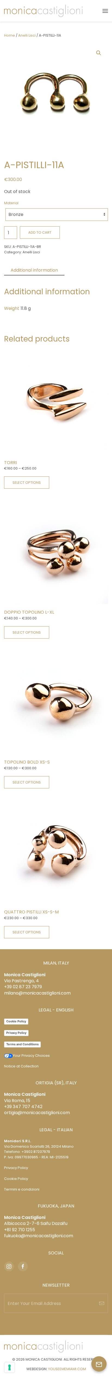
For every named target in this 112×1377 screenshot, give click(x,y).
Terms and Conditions (22, 1044)
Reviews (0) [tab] (83, 270)
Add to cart (39, 232)
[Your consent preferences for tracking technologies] (9, 1367)
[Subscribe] (101, 1303)
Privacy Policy (16, 1033)
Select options (27, 482)
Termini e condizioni (21, 1189)
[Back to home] (43, 11)
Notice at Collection (21, 1066)
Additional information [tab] (34, 270)
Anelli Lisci (27, 35)
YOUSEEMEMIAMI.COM (67, 1369)
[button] (105, 11)
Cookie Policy (16, 1021)
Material (11, 203)
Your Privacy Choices (31, 1055)
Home (9, 35)
